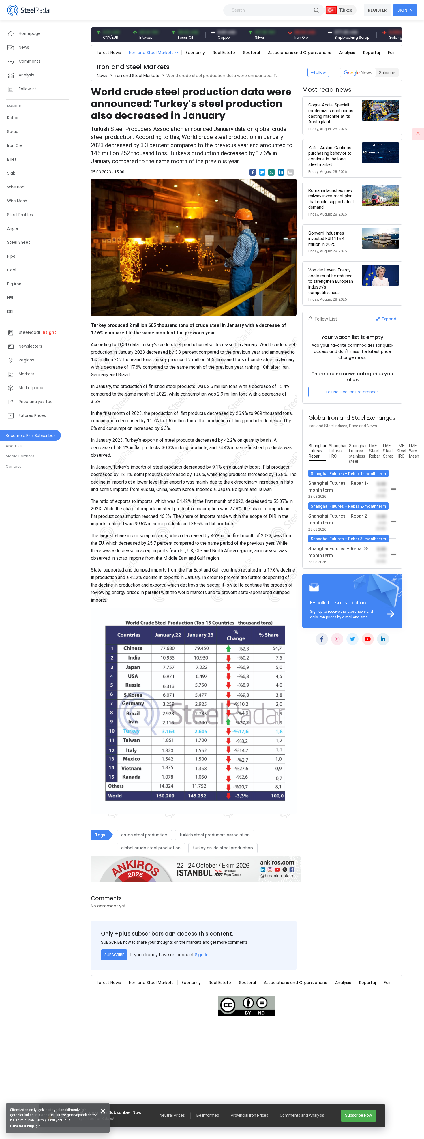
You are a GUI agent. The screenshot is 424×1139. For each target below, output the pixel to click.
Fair (391, 52)
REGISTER (377, 10)
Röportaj (371, 52)
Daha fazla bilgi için (25, 1126)
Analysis (347, 52)
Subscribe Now (358, 1115)
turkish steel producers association (215, 835)
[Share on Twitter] (262, 172)
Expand (388, 319)
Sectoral (251, 52)
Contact (13, 466)
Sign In (202, 955)
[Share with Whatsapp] (271, 172)
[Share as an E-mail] (290, 172)
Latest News (109, 52)
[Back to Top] (418, 134)
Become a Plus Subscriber (30, 435)
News (102, 75)
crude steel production (144, 835)
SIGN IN (404, 10)
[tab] (317, 451)
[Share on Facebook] (252, 172)
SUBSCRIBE (114, 955)
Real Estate (224, 52)
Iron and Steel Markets (151, 52)
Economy (195, 52)
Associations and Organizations (299, 52)
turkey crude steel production (223, 848)
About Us (14, 446)
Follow (320, 72)
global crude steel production (151, 848)
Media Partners (20, 456)
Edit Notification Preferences (352, 392)
